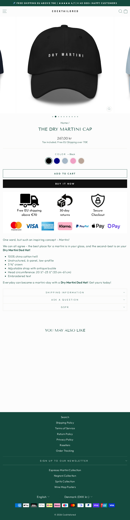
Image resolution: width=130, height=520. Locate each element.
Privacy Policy (65, 439)
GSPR (65, 307)
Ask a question (65, 299)
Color (65, 154)
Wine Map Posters (65, 487)
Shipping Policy (65, 422)
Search (65, 417)
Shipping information (65, 292)
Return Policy (65, 434)
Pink (73, 161)
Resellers (65, 445)
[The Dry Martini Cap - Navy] (23, 396)
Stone (81, 161)
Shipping (72, 142)
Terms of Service (65, 428)
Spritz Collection (65, 481)
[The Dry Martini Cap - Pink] (30, 396)
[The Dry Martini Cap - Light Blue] (27, 396)
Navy (56, 161)
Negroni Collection (65, 475)
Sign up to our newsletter (64, 460)
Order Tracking (65, 450)
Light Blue (65, 161)
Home (64, 122)
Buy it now (65, 183)
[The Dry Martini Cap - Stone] (34, 396)
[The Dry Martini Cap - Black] (19, 396)
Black (48, 161)
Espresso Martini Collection (65, 470)
